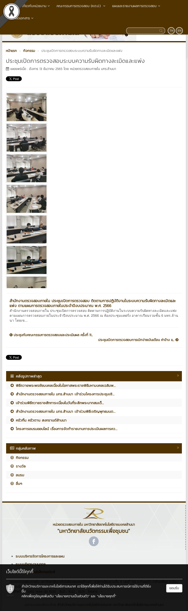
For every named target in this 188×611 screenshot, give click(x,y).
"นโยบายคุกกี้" (106, 596)
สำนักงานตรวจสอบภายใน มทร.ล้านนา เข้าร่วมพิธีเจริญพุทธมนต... (65, 411)
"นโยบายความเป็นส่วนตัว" (72, 596)
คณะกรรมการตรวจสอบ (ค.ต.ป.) (79, 6)
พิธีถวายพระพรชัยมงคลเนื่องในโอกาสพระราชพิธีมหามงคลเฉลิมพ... (65, 385)
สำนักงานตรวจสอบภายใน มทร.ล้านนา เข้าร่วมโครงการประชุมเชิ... (64, 394)
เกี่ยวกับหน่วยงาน (34, 6)
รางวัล (20, 466)
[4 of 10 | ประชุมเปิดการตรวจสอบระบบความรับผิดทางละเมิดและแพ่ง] (92, 199)
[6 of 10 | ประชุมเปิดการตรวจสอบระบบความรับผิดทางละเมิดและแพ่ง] (92, 260)
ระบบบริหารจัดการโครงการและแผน (40, 556)
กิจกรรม (21, 457)
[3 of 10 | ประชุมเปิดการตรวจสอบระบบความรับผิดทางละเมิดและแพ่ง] (92, 168)
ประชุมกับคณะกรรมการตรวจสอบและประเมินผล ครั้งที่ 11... (52, 335)
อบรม (19, 475)
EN (179, 30)
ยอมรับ (174, 588)
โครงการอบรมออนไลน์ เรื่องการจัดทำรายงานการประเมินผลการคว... (66, 428)
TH (171, 30)
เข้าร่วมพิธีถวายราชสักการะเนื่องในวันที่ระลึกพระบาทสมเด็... (59, 403)
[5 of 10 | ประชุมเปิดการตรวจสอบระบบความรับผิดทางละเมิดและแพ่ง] (92, 229)
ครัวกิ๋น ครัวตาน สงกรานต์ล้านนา (40, 420)
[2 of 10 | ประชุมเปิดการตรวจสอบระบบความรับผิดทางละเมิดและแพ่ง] (92, 137)
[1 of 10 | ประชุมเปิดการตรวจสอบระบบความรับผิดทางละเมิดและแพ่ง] (92, 107)
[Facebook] (94, 541)
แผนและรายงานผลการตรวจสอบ (134, 6)
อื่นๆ (18, 483)
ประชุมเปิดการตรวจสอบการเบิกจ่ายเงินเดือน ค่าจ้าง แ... (137, 340)
